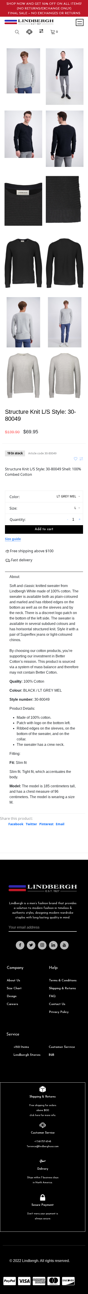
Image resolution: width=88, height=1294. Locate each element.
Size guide (13, 539)
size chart (14, 988)
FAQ (52, 996)
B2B (51, 1055)
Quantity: (17, 519)
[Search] (18, 31)
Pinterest (46, 824)
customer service (62, 1047)
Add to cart (44, 529)
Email (60, 824)
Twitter (31, 824)
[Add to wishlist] (76, 459)
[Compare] (41, 31)
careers (12, 1004)
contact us (57, 1004)
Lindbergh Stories (27, 1055)
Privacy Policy (59, 1012)
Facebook (15, 824)
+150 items (21, 1047)
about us (13, 980)
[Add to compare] (81, 459)
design (11, 996)
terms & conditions (62, 980)
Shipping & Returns (62, 988)
